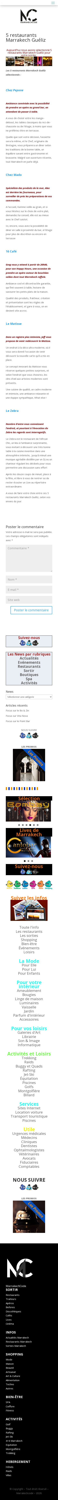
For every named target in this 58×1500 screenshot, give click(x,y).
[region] (28, 811)
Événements (29, 947)
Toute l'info (29, 927)
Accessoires (29, 1019)
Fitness (10, 1410)
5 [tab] (34, 825)
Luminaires (29, 1002)
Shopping (29, 939)
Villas (8, 1475)
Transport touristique (29, 1116)
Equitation (11, 1444)
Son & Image (29, 1040)
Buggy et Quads (29, 1066)
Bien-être (29, 943)
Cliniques (29, 1141)
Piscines (29, 1082)
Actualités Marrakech (17, 1337)
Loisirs (29, 951)
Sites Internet (29, 1107)
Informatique (29, 1044)
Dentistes (29, 1145)
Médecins (29, 1137)
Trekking (29, 1057)
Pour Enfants (29, 973)
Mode (9, 1359)
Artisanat (11, 1372)
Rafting (29, 1070)
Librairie (29, 1036)
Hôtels (9, 1467)
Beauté (10, 1367)
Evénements (29, 662)
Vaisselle (29, 1007)
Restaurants (29, 666)
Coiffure (10, 1406)
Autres (9, 1388)
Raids (29, 1061)
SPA (8, 1402)
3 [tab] (26, 825)
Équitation (29, 1078)
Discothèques (13, 1311)
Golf (8, 1424)
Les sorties (29, 935)
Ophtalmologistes (29, 1149)
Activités (29, 682)
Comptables (29, 1166)
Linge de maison (29, 998)
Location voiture (29, 1112)
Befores (10, 1307)
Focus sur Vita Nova (17, 715)
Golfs (29, 1086)
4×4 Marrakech (14, 1440)
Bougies (29, 994)
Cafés (9, 1315)
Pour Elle (29, 965)
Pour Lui (29, 969)
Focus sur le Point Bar (18, 721)
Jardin (29, 1011)
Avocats (29, 1158)
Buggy (9, 1428)
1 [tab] (19, 825)
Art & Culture (13, 1376)
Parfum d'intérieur (29, 1015)
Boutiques (29, 674)
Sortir (29, 670)
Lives (9, 1319)
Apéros (10, 1303)
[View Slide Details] (28, 811)
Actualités (29, 658)
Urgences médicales (29, 1133)
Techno (10, 1384)
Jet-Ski (29, 1074)
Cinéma (10, 1323)
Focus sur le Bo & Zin (17, 710)
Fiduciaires (29, 1162)
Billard (29, 1094)
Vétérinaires (29, 1153)
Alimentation (12, 1380)
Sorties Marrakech (16, 1345)
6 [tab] (38, 825)
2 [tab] (23, 825)
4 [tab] (30, 825)
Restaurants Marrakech (19, 1341)
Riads (9, 1471)
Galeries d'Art (29, 1032)
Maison (10, 1363)
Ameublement (29, 990)
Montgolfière (29, 1090)
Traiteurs (11, 1299)
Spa (29, 678)
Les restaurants (29, 931)
